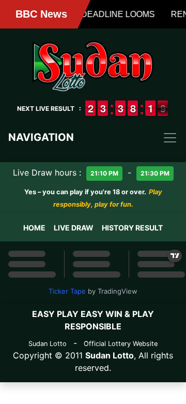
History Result (132, 227)
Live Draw (74, 227)
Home (34, 227)
